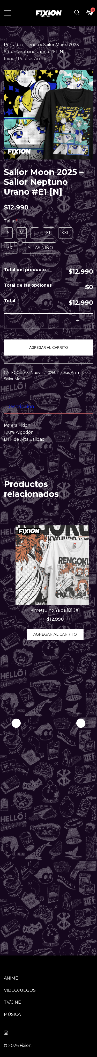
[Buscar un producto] (77, 12)
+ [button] (78, 320)
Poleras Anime (32, 58)
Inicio (9, 58)
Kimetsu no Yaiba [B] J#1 (55, 610)
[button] (80, 723)
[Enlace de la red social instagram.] (6, 1032)
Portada (12, 44)
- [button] (19, 320)
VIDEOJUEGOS (20, 990)
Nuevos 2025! (43, 372)
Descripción (20, 406)
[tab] (48, 407)
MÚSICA (12, 1014)
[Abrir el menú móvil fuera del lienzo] (7, 12)
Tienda (32, 44)
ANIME (11, 978)
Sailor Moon (14, 379)
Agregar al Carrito (48, 347)
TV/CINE (12, 1002)
